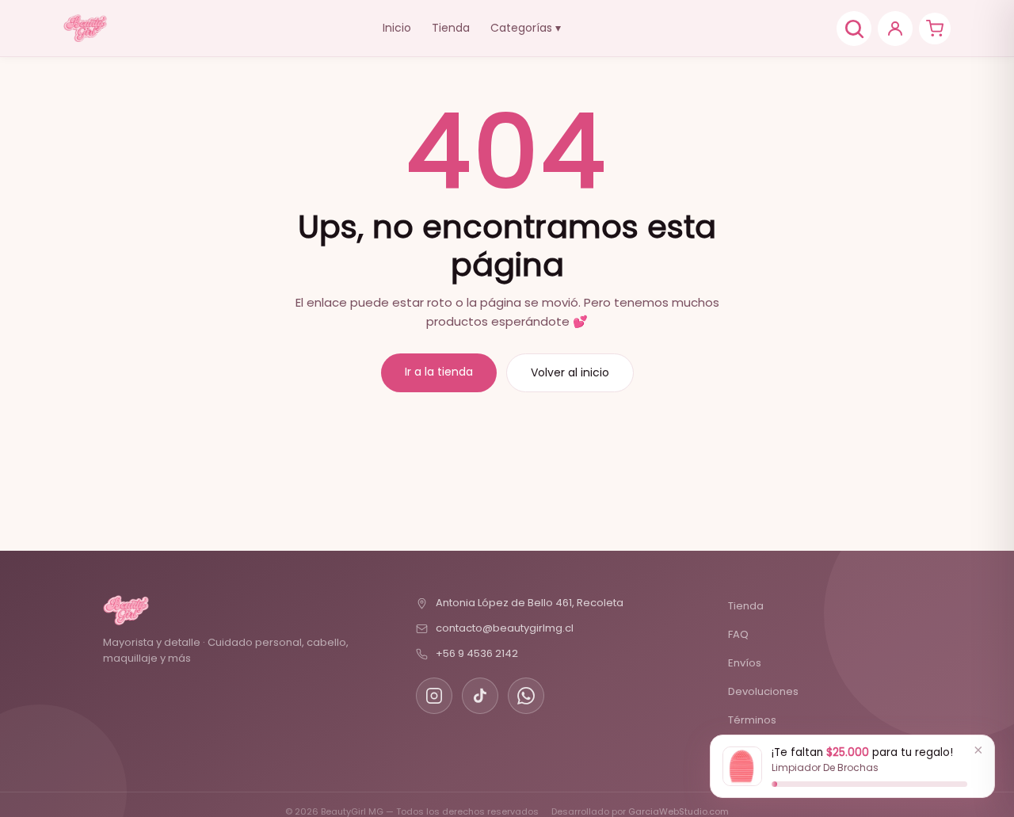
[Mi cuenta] (895, 28)
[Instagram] (434, 696)
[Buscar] (854, 28)
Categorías (525, 28)
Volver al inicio (570, 372)
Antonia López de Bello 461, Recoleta (529, 602)
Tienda (451, 28)
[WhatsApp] (526, 696)
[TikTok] (480, 696)
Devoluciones (763, 691)
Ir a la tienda (439, 372)
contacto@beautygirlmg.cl (505, 628)
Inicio (397, 28)
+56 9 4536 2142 (477, 653)
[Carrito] (935, 28)
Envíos (744, 662)
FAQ (738, 634)
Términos (752, 719)
